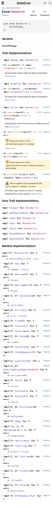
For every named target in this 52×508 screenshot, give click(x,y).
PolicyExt (21, 396)
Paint (18, 380)
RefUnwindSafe (18, 212)
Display (16, 83)
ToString (21, 445)
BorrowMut (21, 285)
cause (10, 153)
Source (5, 15)
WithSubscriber (25, 495)
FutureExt (21, 325)
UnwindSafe (16, 238)
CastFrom (15, 305)
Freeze (13, 207)
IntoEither (22, 346)
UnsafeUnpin (17, 233)
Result (31, 68)
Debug (14, 60)
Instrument (22, 331)
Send (12, 218)
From (18, 320)
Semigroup (10, 429)
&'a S (21, 429)
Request (26, 177)
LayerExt (21, 360)
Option (7, 115)
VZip (22, 485)
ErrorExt (21, 310)
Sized (25, 269)
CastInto (25, 295)
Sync (12, 223)
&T (34, 369)
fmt (9, 65)
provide (12, 174)
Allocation (21, 252)
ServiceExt (22, 440)
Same (18, 421)
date (17, 8)
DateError (24, 3)
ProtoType (26, 406)
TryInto (24, 470)
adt (12, 8)
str (7, 135)
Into (22, 336)
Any (17, 263)
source (11, 112)
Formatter (9, 68)
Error (14, 107)
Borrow (19, 274)
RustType (15, 416)
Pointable (21, 391)
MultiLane (15, 491)
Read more (10, 76)
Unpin (13, 228)
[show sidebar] (2, 3)
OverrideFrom (12, 369)
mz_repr (6, 8)
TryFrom (24, 456)
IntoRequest (23, 352)
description (14, 132)
